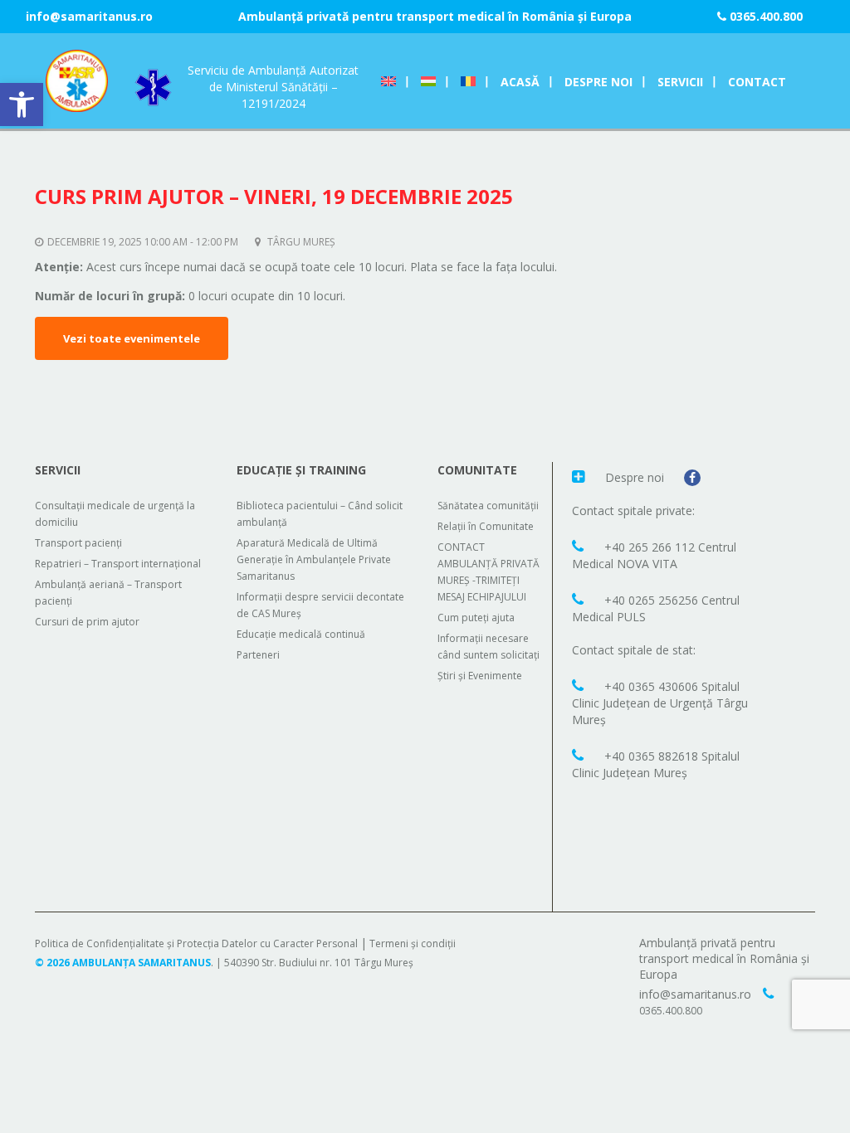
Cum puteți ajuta (476, 617)
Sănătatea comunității (488, 505)
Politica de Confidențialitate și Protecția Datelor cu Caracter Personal (196, 943)
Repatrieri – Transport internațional (118, 564)
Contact (757, 82)
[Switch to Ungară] (428, 82)
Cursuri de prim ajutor (87, 622)
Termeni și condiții (412, 943)
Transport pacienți (78, 543)
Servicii (680, 82)
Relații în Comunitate (485, 526)
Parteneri (258, 655)
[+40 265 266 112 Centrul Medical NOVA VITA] (580, 546)
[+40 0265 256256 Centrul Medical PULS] (580, 599)
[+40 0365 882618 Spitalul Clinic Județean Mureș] (580, 755)
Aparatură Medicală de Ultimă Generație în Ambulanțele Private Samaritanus (314, 559)
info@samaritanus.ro (89, 16)
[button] (21, 104)
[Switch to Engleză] (388, 82)
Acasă (520, 82)
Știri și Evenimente (479, 676)
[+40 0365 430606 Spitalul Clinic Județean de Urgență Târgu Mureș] (580, 685)
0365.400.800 (764, 16)
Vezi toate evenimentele (131, 338)
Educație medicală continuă (301, 634)
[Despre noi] (580, 476)
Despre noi (598, 82)
